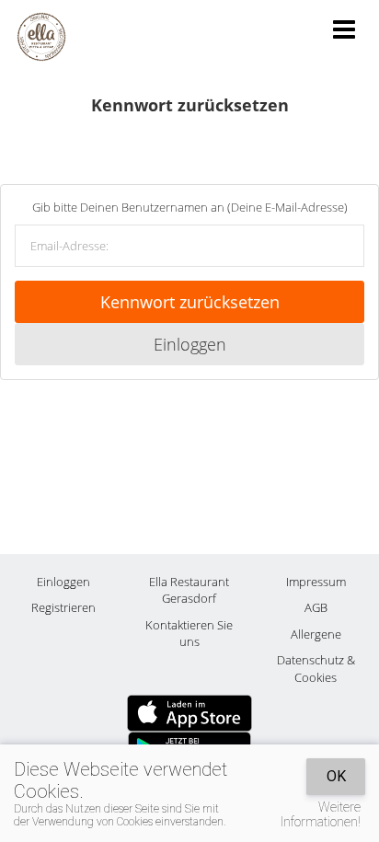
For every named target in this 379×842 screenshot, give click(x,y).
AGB (315, 607)
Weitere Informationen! (321, 814)
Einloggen (190, 344)
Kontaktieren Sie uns (189, 634)
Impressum (316, 581)
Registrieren (63, 607)
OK (336, 776)
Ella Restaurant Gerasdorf (189, 590)
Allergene (316, 634)
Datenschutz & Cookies (316, 669)
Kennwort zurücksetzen (190, 302)
